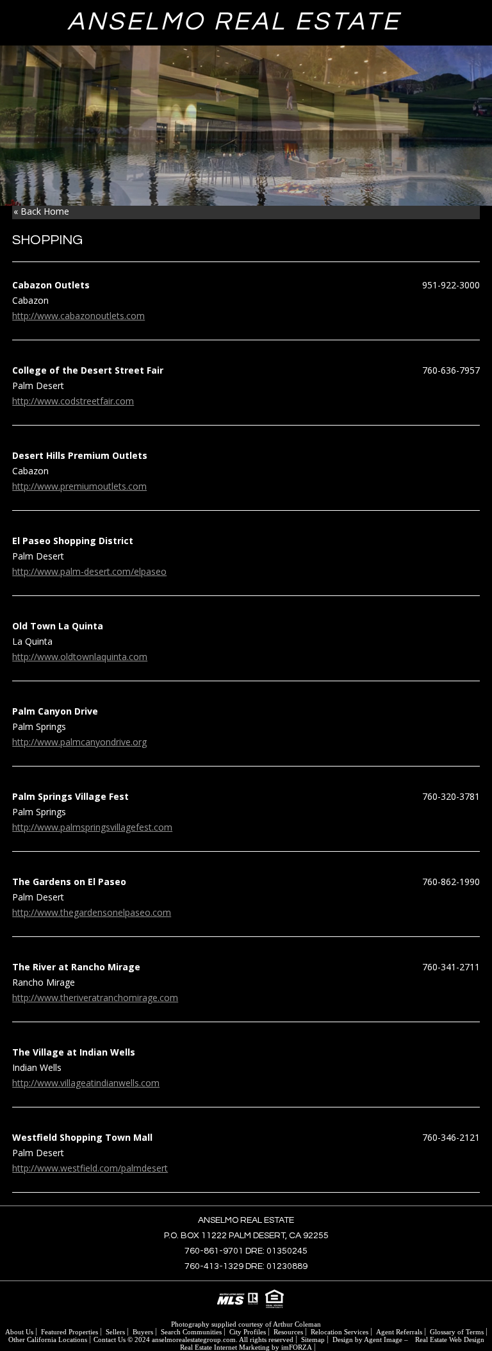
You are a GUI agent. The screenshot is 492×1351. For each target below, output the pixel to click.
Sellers (115, 1332)
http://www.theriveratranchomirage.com (95, 997)
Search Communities (191, 1332)
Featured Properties (69, 1332)
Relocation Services (339, 1332)
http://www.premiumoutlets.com (79, 486)
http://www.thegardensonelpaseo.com (91, 912)
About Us (19, 1332)
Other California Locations (47, 1339)
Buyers (143, 1332)
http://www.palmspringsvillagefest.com (92, 827)
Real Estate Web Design (449, 1339)
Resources (288, 1332)
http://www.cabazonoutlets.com (78, 316)
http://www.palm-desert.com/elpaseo (89, 571)
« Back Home (41, 211)
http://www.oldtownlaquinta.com (79, 657)
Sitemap (313, 1339)
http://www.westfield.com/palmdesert (90, 1168)
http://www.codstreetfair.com (73, 401)
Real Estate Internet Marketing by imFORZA (246, 1347)
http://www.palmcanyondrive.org (79, 742)
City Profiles (247, 1332)
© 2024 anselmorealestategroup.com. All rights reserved (210, 1339)
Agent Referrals (399, 1332)
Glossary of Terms (457, 1332)
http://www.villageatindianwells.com (86, 1083)
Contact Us (110, 1339)
